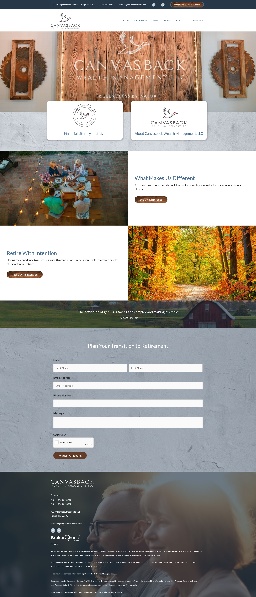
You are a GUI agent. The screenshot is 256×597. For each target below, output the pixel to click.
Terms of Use (69, 592)
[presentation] (73, 442)
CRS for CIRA (99, 592)
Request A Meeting (70, 455)
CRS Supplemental (114, 592)
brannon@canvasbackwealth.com (132, 4)
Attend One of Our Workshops (187, 4)
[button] (151, 199)
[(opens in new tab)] (65, 537)
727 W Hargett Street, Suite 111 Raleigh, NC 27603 (73, 4)
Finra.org (54, 544)
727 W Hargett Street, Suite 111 (65, 511)
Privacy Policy (56, 592)
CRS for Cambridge (84, 592)
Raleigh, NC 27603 (59, 515)
